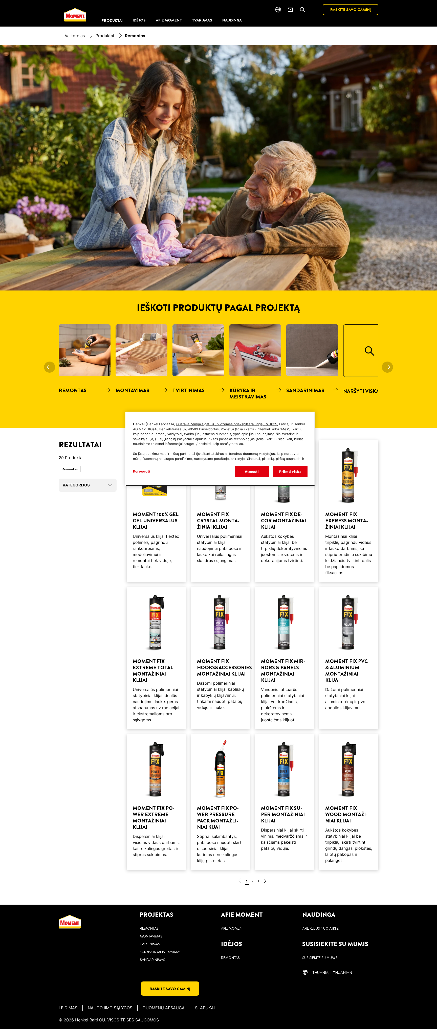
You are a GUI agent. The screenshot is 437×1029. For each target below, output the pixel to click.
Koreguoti (141, 471)
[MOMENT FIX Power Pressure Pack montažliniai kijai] (220, 802)
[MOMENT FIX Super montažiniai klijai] (284, 802)
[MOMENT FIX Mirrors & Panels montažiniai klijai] (284, 658)
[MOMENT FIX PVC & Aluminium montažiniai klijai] (348, 658)
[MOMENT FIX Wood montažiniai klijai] (348, 802)
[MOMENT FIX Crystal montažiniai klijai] (220, 511)
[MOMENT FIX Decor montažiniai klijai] (284, 511)
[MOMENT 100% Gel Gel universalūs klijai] (156, 511)
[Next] (387, 367)
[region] (220, 449)
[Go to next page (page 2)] (265, 881)
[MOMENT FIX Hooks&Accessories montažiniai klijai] (220, 658)
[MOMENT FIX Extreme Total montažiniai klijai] (156, 658)
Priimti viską (290, 471)
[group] (218, 376)
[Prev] (50, 367)
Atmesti (252, 471)
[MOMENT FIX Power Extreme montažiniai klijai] (156, 802)
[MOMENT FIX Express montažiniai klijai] (348, 511)
